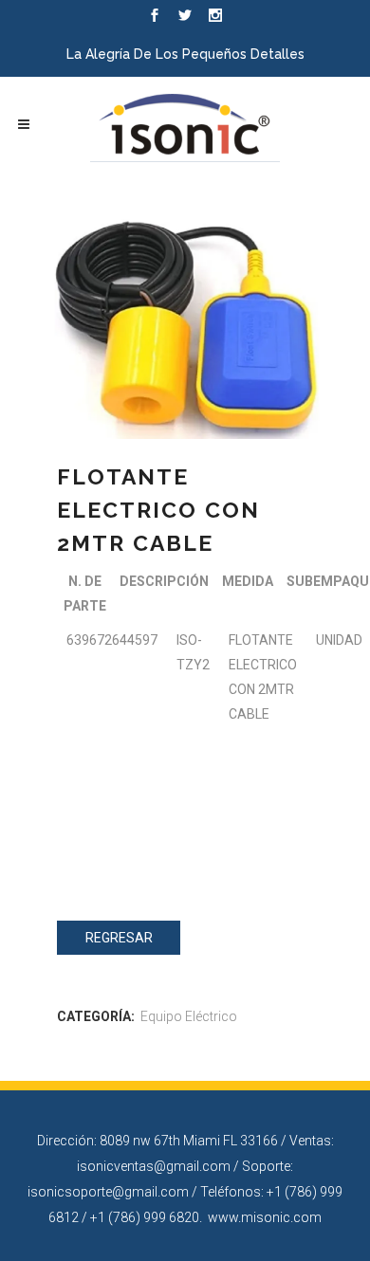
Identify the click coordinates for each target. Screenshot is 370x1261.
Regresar (119, 937)
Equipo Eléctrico (188, 1016)
